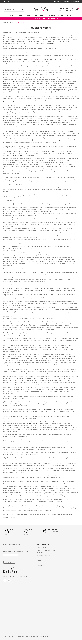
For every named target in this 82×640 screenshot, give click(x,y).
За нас (20, 15)
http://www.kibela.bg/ (49, 43)
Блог (38, 562)
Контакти (75, 1)
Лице (35, 15)
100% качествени (14, 530)
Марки (60, 15)
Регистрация (69, 10)
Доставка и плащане (62, 1)
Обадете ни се (53, 529)
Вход (60, 10)
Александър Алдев (44, 636)
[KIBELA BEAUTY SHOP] (41, 8)
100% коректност (33, 530)
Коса (28, 15)
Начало (11, 15)
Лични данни (41, 552)
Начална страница (9, 22)
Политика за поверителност (46, 550)
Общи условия (41, 547)
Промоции (51, 15)
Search (22, 10)
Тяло (42, 15)
